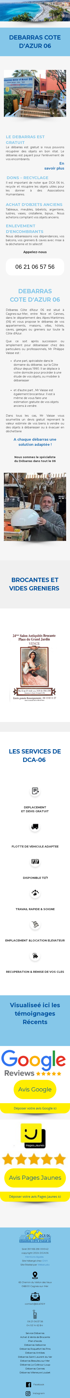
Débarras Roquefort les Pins (35, 1348)
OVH (45, 1260)
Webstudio (44, 1264)
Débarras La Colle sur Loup (35, 1364)
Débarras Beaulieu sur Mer (35, 1360)
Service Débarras (35, 1333)
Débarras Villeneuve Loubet (35, 1372)
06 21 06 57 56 (35, 267)
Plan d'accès (35, 1340)
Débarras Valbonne (35, 1344)
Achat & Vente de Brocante (35, 1337)
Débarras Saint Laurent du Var (35, 1356)
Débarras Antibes (35, 1352)
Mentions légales (35, 1256)
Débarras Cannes (35, 1368)
